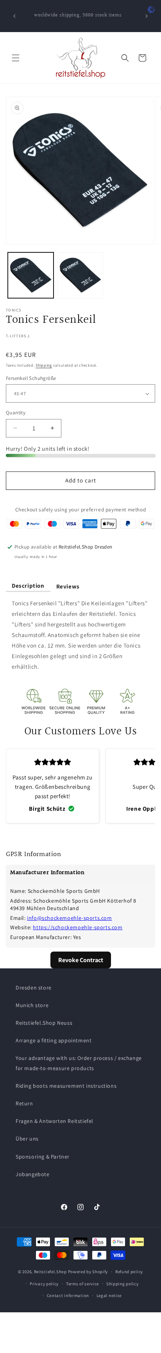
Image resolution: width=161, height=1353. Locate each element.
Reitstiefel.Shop (50, 1271)
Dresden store (34, 987)
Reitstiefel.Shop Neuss (44, 1022)
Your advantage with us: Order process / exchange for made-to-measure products (79, 1062)
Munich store (32, 1005)
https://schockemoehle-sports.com (77, 927)
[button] (15, 58)
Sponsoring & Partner (43, 1156)
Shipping (44, 365)
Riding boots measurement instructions (66, 1085)
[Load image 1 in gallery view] (31, 275)
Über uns (27, 1138)
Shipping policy (122, 1283)
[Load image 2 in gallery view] (80, 275)
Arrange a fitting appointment (53, 1040)
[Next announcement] (146, 16)
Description (28, 585)
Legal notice (109, 1295)
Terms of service (82, 1283)
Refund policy (129, 1271)
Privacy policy (44, 1283)
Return (24, 1103)
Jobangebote (33, 1174)
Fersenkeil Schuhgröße (31, 378)
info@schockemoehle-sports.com (69, 917)
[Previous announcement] (14, 16)
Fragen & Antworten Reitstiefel (54, 1121)
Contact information (68, 1295)
